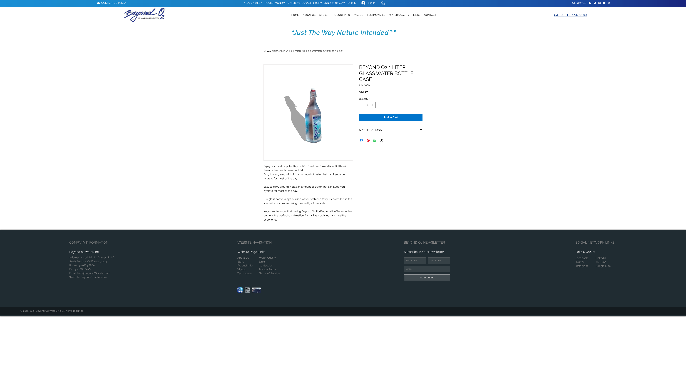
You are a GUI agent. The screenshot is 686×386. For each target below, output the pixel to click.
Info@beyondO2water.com (93, 273)
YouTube (600, 262)
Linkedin (600, 258)
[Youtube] (604, 3)
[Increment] (373, 105)
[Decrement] (362, 105)
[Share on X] (382, 140)
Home (267, 51)
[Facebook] (590, 3)
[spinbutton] (367, 105)
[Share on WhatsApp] (375, 140)
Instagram (582, 266)
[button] (383, 3)
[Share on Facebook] (361, 140)
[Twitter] (594, 3)
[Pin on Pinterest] (368, 140)
